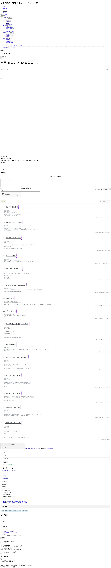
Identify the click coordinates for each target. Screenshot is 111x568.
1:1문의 (18, 45)
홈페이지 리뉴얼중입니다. (12, 423)
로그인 (4, 12)
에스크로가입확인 (12, 532)
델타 (10, 510)
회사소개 (3, 531)
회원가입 (5, 11)
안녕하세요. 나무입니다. (12, 407)
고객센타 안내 (9, 298)
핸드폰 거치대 (9, 30)
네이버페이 (13, 45)
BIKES (19, 510)
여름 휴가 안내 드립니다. (12, 393)
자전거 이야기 (6, 32)
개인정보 (7, 531)
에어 (23, 510)
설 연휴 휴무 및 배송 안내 (12, 238)
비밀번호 (28, 188)
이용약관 (12, 531)
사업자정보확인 (4, 532)
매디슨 (7, 23)
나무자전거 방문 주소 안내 (13, 269)
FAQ (21, 45)
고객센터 (5, 38)
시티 (26, 510)
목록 (3, 169)
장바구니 (8, 45)
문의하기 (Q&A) (9, 41)
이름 (23, 188)
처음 (26, 448)
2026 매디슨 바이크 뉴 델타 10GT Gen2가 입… (15, 502)
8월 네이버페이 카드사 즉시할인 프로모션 (14, 501)
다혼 (3, 510)
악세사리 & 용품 (9, 27)
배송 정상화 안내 (10, 311)
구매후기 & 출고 (9, 35)
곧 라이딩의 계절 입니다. (12, 375)
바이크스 (15, 510)
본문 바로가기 (4, 6)
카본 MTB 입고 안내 (11, 207)
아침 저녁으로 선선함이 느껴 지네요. (16, 357)
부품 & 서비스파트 (10, 28)
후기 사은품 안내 (10, 344)
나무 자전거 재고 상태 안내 (13, 222)
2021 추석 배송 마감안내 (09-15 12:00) (16, 324)
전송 (14, 566)
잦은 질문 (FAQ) (9, 42)
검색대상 (13, 444)
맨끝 (52, 448)
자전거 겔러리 (9, 36)
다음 (50, 448)
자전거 (4, 20)
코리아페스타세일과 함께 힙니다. (15, 285)
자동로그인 (12, 462)
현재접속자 (3, 527)
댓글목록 (3, 172)
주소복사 (3, 537)
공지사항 (8, 39)
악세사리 (5, 25)
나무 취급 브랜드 (10, 256)
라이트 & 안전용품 (10, 31)
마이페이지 (5, 47)
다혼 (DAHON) (9, 24)
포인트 (13, 47)
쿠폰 (9, 47)
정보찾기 (5, 464)
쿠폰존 (4, 45)
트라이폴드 (8, 21)
